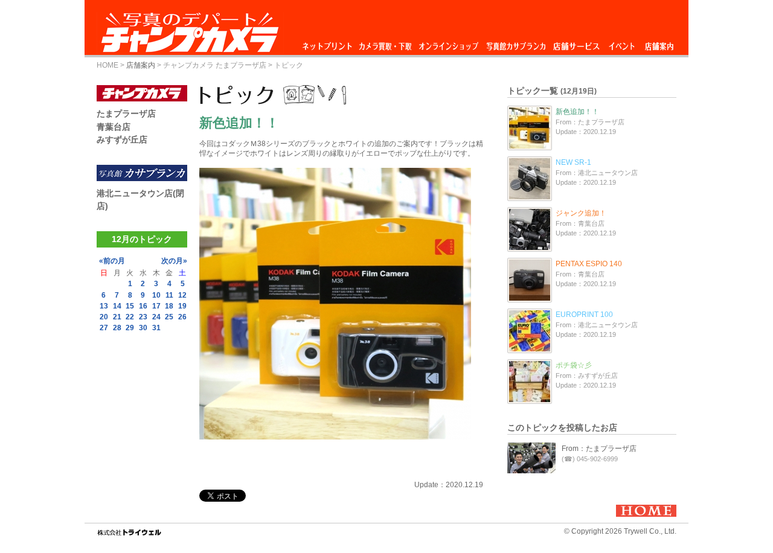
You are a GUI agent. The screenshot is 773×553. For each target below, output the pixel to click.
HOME (107, 65)
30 (143, 328)
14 (117, 306)
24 (156, 317)
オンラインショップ (447, 43)
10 (156, 295)
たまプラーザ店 (126, 113)
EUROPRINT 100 (584, 314)
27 (104, 328)
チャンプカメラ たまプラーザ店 (214, 65)
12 (182, 295)
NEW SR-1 (573, 162)
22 (130, 317)
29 (130, 328)
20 (104, 317)
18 (169, 306)
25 (169, 317)
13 (104, 306)
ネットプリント (329, 43)
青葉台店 (113, 127)
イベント (622, 43)
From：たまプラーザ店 (599, 448)
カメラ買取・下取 (386, 43)
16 (143, 306)
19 (182, 306)
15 (130, 306)
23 (143, 317)
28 (117, 328)
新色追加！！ (577, 111)
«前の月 (112, 261)
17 (156, 306)
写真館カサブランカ (515, 43)
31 (156, 328)
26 (182, 317)
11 (169, 295)
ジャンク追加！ (581, 213)
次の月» (174, 261)
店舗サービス (576, 43)
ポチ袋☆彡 (574, 365)
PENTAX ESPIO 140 (589, 264)
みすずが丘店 (122, 139)
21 (117, 317)
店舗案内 (659, 43)
